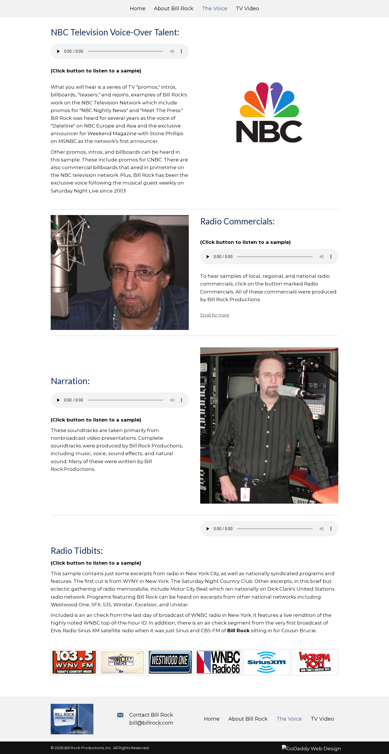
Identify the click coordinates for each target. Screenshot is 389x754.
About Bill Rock (248, 719)
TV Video (322, 719)
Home (212, 719)
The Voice (289, 719)
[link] (138, 9)
